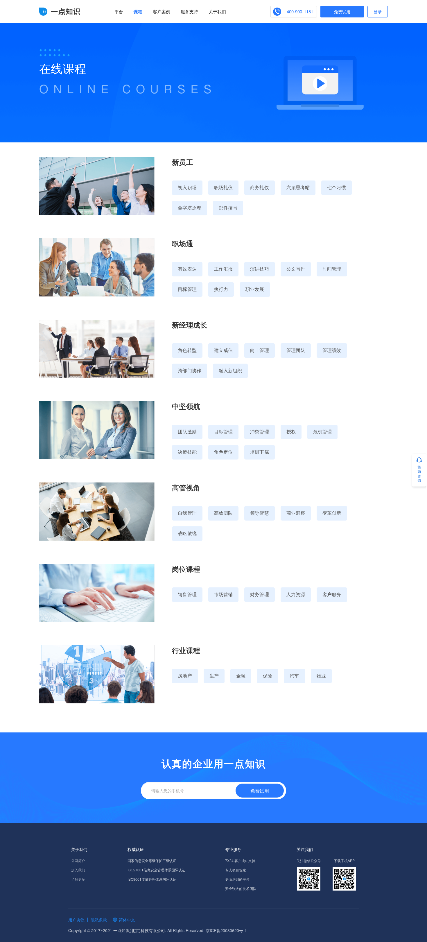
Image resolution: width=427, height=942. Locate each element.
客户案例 (161, 11)
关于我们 (217, 11)
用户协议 (76, 920)
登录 (378, 12)
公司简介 (78, 860)
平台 (118, 11)
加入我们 (78, 869)
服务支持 (189, 11)
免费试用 (342, 12)
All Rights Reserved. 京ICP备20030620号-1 (207, 930)
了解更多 (78, 879)
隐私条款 (99, 920)
